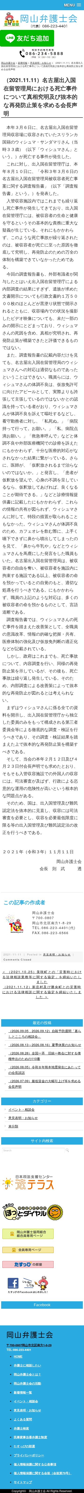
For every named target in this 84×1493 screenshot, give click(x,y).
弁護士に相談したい (27, 1365)
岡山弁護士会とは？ (27, 1374)
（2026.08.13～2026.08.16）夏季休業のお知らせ (44, 1044)
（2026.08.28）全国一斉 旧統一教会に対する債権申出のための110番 (44, 1056)
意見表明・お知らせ (57, 954)
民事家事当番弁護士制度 (30, 1437)
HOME (18, 1356)
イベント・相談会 (21, 1109)
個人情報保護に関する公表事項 (35, 1464)
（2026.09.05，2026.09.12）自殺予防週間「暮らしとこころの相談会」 (44, 1033)
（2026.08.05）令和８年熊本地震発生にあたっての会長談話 (44, 1070)
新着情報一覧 (23, 1392)
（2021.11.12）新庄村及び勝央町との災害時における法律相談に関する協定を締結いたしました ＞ (41, 991)
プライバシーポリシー (29, 1455)
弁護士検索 (21, 1428)
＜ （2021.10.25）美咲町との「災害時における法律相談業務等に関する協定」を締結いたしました (42, 976)
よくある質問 (23, 1419)
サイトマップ (23, 1482)
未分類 (13, 1126)
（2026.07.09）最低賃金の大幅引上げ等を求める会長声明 (44, 1084)
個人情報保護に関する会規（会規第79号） (43, 1473)
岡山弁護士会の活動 (27, 1383)
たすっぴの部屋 (24, 1446)
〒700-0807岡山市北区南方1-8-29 (29, 1345)
